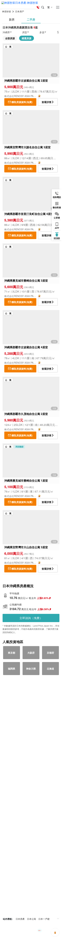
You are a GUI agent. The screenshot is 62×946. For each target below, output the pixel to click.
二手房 (31, 19)
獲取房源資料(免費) (22, 102)
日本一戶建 (44, 918)
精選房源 (26, 38)
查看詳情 (46, 102)
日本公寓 (31, 918)
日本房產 (20, 918)
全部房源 (10, 38)
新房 (11, 19)
